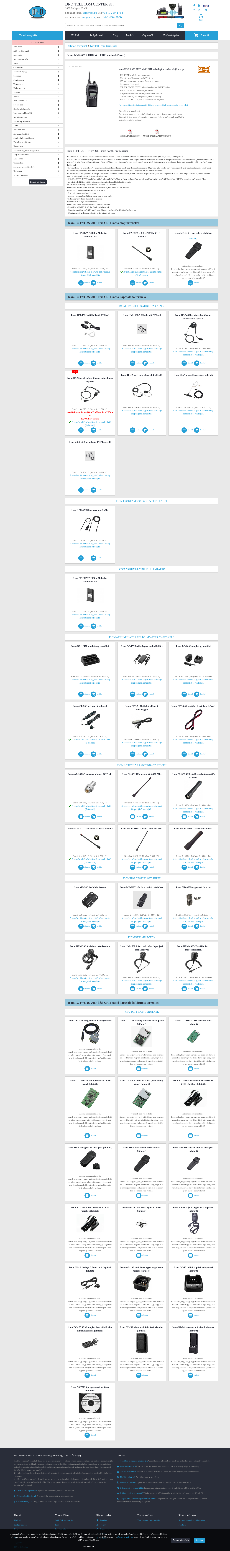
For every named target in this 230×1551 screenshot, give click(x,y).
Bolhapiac (17, 171)
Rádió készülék (20, 101)
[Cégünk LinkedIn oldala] (206, 10)
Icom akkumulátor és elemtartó (141, 569)
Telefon (16, 92)
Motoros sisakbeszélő (22, 113)
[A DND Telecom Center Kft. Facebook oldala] (194, 6)
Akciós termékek (37, 42)
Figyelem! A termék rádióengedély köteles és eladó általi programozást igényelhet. (153, 105)
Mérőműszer (18, 80)
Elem (15, 125)
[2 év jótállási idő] (204, 66)
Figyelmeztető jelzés (22, 142)
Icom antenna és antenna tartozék (142, 765)
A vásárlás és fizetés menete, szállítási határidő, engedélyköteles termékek (159, 1471)
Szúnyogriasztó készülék (24, 167)
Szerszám (17, 76)
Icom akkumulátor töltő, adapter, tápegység (141, 637)
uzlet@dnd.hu (90, 12)
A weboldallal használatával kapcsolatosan (43, 1496)
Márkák (130, 35)
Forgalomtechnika (21, 154)
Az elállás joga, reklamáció (139, 1477)
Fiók (57, 1525)
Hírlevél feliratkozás (37, 182)
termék (205, 35)
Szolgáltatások (96, 35)
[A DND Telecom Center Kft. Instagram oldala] (194, 10)
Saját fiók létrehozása (64, 1520)
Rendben (199, 1540)
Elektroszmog (19, 88)
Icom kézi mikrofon (141, 937)
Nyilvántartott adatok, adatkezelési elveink (44, 1491)
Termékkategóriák (28, 35)
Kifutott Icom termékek (142, 1011)
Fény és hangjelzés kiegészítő (26, 150)
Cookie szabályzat (125, 1537)
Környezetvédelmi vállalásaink (192, 1520)
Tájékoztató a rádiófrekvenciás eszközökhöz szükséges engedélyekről (161, 1493)
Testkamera (18, 84)
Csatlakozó (18, 67)
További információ (181, 1540)
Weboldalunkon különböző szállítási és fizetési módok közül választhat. (165, 1461)
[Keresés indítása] (180, 25)
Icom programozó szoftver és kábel (142, 501)
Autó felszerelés (20, 117)
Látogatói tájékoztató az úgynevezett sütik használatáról (47, 1501)
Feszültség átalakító (21, 121)
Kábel (15, 63)
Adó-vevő (17, 47)
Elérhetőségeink (171, 35)
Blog (115, 35)
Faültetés (182, 1525)
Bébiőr (16, 96)
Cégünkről (147, 35)
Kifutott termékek (20, 175)
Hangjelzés (18, 146)
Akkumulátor (19, 129)
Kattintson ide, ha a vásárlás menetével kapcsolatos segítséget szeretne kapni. (161, 1466)
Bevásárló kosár (62, 1529)
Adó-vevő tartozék (21, 51)
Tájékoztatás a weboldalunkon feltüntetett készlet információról (155, 1482)
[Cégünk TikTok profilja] (199, 10)
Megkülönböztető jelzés (23, 138)
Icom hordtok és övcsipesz (142, 878)
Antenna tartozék (20, 59)
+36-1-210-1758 (112, 12)
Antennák (17, 55)
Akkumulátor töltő (21, 134)
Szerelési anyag (20, 71)
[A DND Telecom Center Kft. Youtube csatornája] (199, 6)
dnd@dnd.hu (88, 17)
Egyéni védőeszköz (21, 109)
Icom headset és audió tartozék (141, 306)
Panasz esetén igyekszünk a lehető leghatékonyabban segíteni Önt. (160, 1488)
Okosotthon (18, 163)
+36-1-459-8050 (111, 17)
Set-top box (18, 105)
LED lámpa (18, 159)
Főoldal (75, 35)
